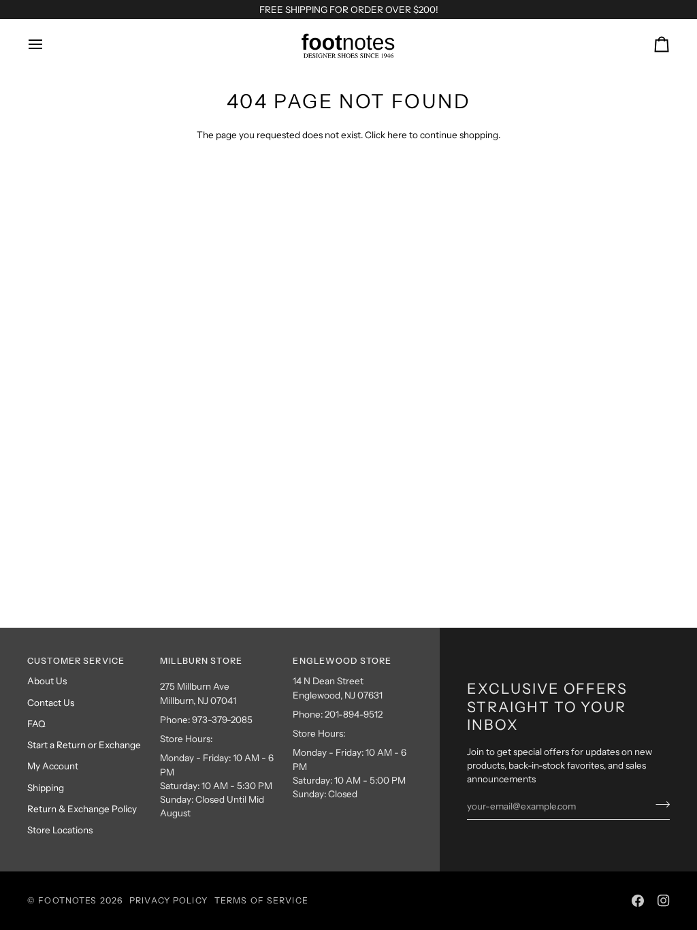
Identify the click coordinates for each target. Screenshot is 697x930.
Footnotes (67, 900)
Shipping (45, 787)
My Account (52, 765)
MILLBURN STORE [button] (201, 661)
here (397, 134)
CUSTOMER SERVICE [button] (76, 661)
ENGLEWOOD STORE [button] (342, 661)
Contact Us (50, 702)
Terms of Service (261, 900)
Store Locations (60, 829)
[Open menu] (47, 44)
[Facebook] (638, 901)
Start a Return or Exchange (84, 744)
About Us (47, 680)
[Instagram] (664, 901)
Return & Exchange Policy (82, 808)
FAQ (36, 723)
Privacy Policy (168, 900)
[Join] (658, 805)
